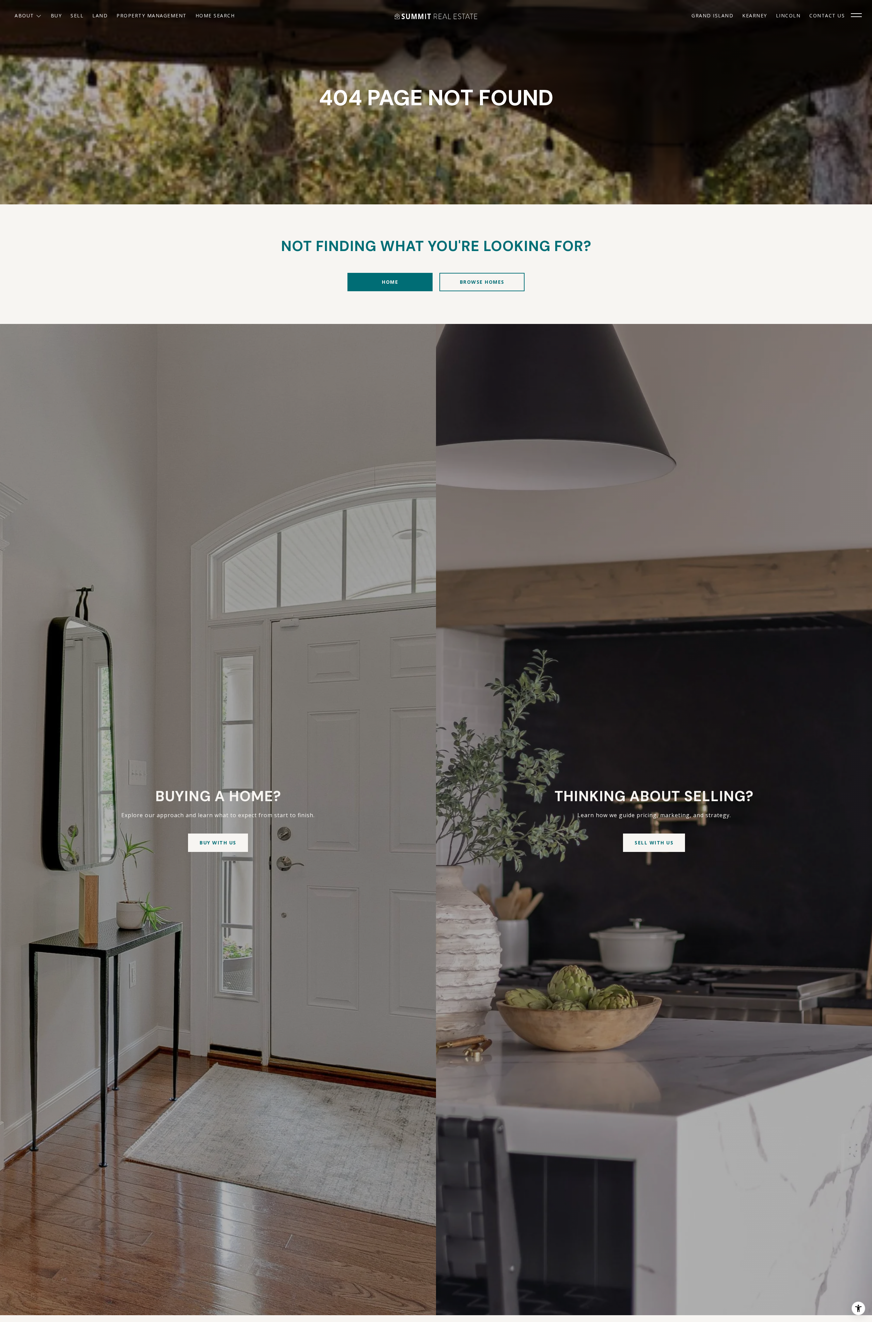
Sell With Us (654, 842)
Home (390, 282)
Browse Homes (482, 282)
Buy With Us (218, 842)
